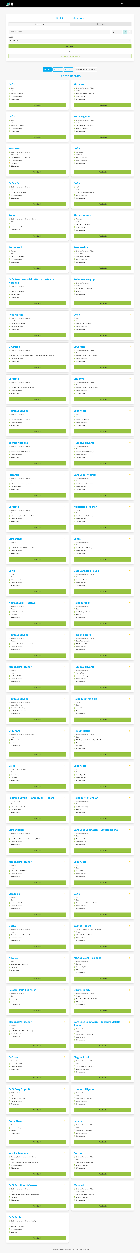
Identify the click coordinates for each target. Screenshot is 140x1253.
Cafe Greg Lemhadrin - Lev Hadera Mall (96, 829)
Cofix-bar (14, 1057)
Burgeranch (15, 247)
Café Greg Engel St (19, 1089)
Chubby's (79, 378)
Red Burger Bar (83, 116)
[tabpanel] (70, 42)
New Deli (14, 958)
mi (125, 32)
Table (59, 69)
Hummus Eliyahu (19, 410)
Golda (12, 765)
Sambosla (14, 893)
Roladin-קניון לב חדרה (86, 797)
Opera (12, 925)
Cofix (12, 84)
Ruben (12, 215)
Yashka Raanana (18, 1153)
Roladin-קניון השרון (84, 279)
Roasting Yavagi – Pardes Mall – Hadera (31, 797)
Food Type (12, 37)
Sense (77, 538)
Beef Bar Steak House (86, 570)
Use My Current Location (72, 56)
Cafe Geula (15, 1217)
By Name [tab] (102, 24)
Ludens (78, 1121)
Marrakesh (15, 148)
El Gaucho (14, 346)
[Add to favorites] (64, 84)
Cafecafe (14, 183)
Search (71, 46)
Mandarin (79, 1185)
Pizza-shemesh (82, 215)
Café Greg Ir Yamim (85, 474)
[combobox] (117, 32)
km (129, 32)
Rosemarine (81, 247)
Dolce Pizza (15, 1121)
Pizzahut (79, 84)
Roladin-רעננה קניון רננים (22, 990)
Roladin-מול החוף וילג (85, 698)
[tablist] (70, 24)
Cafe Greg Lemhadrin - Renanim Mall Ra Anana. (97, 1023)
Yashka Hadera (82, 925)
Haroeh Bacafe (82, 634)
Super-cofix (80, 410)
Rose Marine (16, 314)
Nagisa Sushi (81, 1057)
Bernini (78, 1153)
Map (70, 69)
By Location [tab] (40, 24)
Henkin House (82, 731)
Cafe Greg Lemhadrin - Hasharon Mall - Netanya (31, 281)
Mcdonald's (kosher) (86, 506)
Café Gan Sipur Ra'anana (23, 1185)
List (49, 69)
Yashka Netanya (18, 442)
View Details (37, 105)
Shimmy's (14, 731)
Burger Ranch (17, 829)
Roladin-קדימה (82, 602)
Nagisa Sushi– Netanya (22, 602)
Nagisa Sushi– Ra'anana (87, 958)
